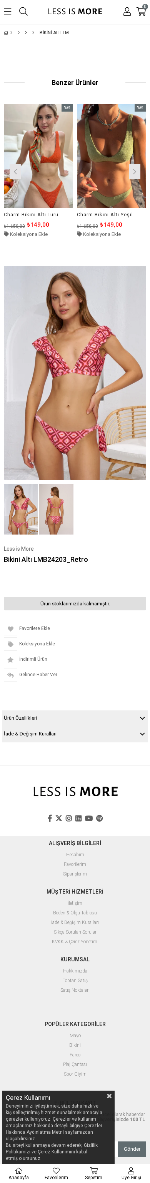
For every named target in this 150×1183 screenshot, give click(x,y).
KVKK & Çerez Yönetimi (75, 941)
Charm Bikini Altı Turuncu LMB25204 (33, 214)
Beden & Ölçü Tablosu (75, 913)
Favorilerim (75, 864)
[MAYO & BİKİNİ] (19, 32)
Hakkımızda (75, 971)
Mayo (75, 1035)
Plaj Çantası (75, 1064)
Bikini (75, 1045)
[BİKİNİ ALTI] (33, 32)
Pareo (75, 1055)
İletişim (75, 903)
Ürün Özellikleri (20, 718)
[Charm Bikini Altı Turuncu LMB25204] (38, 156)
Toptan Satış (75, 980)
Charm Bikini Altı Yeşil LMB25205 (107, 214)
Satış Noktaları (75, 990)
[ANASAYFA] (11, 32)
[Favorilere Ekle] (38, 170)
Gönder (132, 1149)
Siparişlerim (75, 874)
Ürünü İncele (52, 170)
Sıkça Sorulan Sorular (75, 932)
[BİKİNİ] (26, 32)
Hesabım (75, 854)
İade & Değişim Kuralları (30, 734)
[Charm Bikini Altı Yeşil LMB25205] (111, 156)
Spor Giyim (75, 1074)
